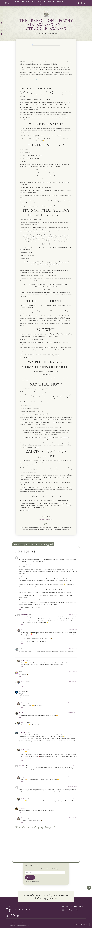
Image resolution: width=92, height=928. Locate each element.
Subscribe (30, 877)
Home (17, 1)
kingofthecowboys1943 (24, 786)
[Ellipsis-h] (88, 3)
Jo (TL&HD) (22, 765)
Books (40, 1)
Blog (42, 4)
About (24, 1)
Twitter (51, 519)
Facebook (47, 519)
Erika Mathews (24, 614)
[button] (76, 3)
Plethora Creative (82, 924)
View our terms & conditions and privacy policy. (19, 925)
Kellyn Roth (24, 629)
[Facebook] (78, 3)
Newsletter (62, 1)
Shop (33, 1)
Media (50, 1)
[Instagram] (82, 3)
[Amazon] (85, 3)
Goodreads (41, 519)
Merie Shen (22, 712)
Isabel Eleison (22, 808)
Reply (20, 609)
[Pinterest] (18, 915)
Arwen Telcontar (23, 732)
